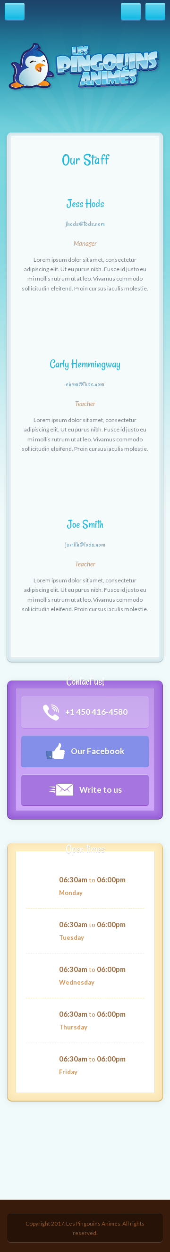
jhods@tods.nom (85, 224)
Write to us (100, 790)
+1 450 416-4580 (96, 712)
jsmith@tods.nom (85, 544)
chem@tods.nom (85, 384)
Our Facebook (96, 751)
